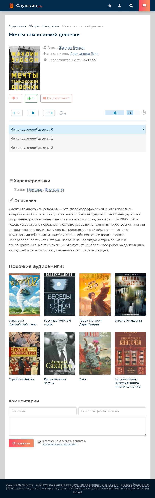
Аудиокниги (17, 26)
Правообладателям (135, 484)
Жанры (34, 26)
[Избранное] (111, 6)
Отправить (21, 443)
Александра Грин (84, 54)
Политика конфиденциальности (95, 484)
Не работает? (58, 98)
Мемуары (35, 189)
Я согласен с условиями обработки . (64, 442)
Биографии (51, 26)
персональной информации (59, 444)
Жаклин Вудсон (72, 47)
